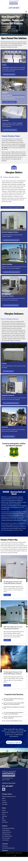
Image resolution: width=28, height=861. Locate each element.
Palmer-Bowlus (5, 812)
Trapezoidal (4, 816)
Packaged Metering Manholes (8, 828)
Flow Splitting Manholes (7, 836)
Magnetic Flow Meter (6, 832)
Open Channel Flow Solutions (14, 38)
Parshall (3, 810)
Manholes (4, 826)
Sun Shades (4, 802)
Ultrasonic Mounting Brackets (8, 848)
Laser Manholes (5, 840)
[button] (26, 12)
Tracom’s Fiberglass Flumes (11, 136)
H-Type (3, 814)
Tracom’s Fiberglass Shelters (11, 177)
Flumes (4, 808)
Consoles (4, 800)
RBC (3, 818)
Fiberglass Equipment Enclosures (9, 796)
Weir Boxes (5, 850)
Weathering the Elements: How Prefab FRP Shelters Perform (13, 582)
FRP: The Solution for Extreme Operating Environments (13, 627)
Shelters (3, 798)
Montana (4, 820)
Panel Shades (5, 804)
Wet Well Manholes (6, 834)
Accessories (5, 844)
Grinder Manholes (6, 830)
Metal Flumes (5, 822)
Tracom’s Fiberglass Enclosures (10, 319)
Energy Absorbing (6, 838)
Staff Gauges (5, 846)
